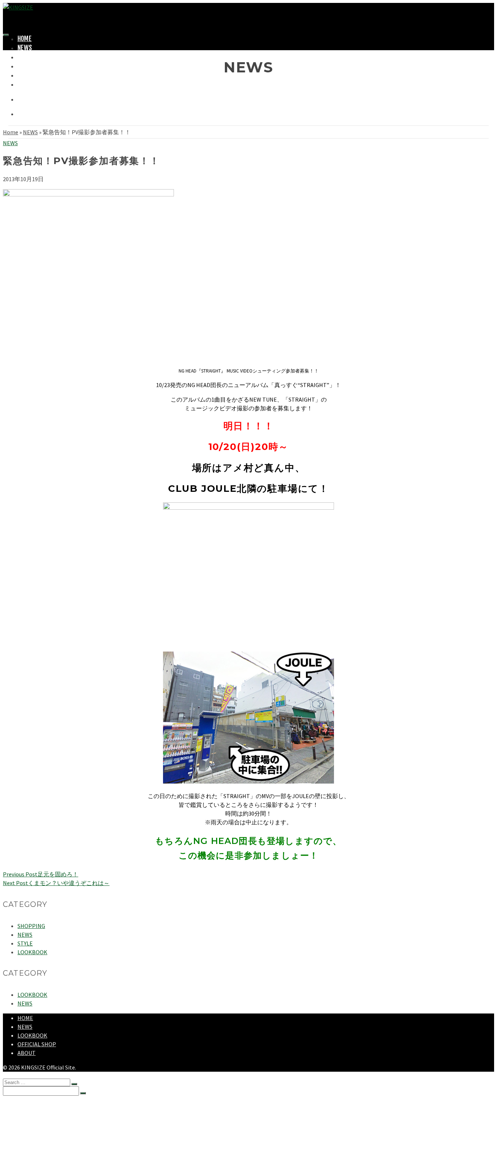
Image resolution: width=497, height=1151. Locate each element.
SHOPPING (30, 66)
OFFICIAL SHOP (36, 1044)
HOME (24, 39)
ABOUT (25, 84)
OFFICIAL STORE (37, 75)
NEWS (24, 48)
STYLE (25, 943)
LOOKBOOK (32, 952)
